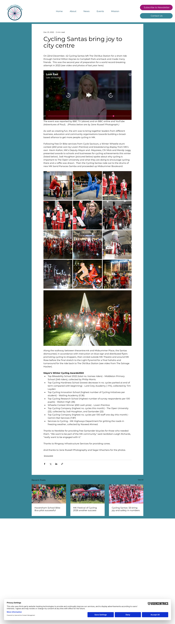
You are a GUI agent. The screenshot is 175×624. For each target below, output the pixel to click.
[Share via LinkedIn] (56, 464)
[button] (115, 11)
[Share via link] (62, 464)
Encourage (48, 456)
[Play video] (87, 95)
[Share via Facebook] (44, 464)
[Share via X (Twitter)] (50, 464)
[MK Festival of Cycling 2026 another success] (87, 494)
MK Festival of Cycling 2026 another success (85, 509)
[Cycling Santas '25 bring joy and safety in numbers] (126, 494)
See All (140, 480)
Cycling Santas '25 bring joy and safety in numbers (126, 509)
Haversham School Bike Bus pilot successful (47, 509)
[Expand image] (57, 185)
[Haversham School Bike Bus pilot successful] (49, 494)
